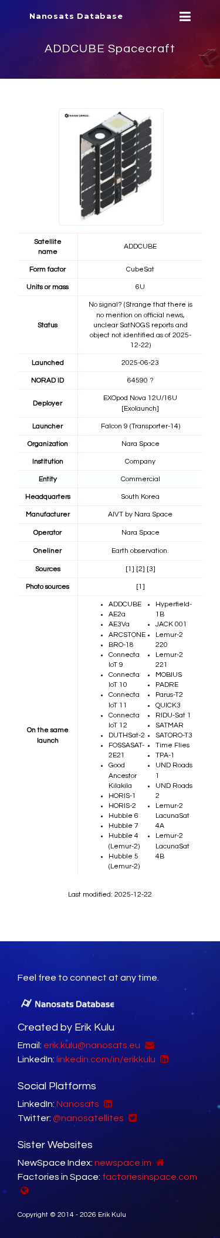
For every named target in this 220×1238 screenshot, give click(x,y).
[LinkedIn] (162, 1059)
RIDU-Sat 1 (173, 715)
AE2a (117, 614)
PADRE (166, 685)
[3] (151, 569)
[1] (130, 569)
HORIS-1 (122, 796)
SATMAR (169, 725)
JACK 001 (171, 624)
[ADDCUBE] (111, 166)
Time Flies (172, 745)
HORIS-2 (122, 806)
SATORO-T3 (173, 735)
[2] (140, 569)
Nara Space (140, 444)
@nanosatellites (88, 1118)
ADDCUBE (125, 604)
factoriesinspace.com (149, 1177)
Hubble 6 (123, 816)
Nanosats (77, 1104)
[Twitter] (131, 1118)
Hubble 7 (123, 826)
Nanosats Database (76, 16)
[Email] (148, 1045)
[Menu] (184, 17)
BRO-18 (121, 645)
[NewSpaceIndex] (159, 1162)
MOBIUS (168, 675)
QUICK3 (168, 705)
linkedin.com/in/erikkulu (105, 1059)
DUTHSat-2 (127, 735)
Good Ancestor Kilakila (123, 775)
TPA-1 (165, 755)
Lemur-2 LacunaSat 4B (172, 846)
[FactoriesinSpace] (23, 1191)
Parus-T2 (169, 695)
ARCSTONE (127, 635)
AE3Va (119, 624)
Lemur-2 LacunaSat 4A (172, 816)
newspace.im (122, 1162)
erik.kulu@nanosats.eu (91, 1045)
